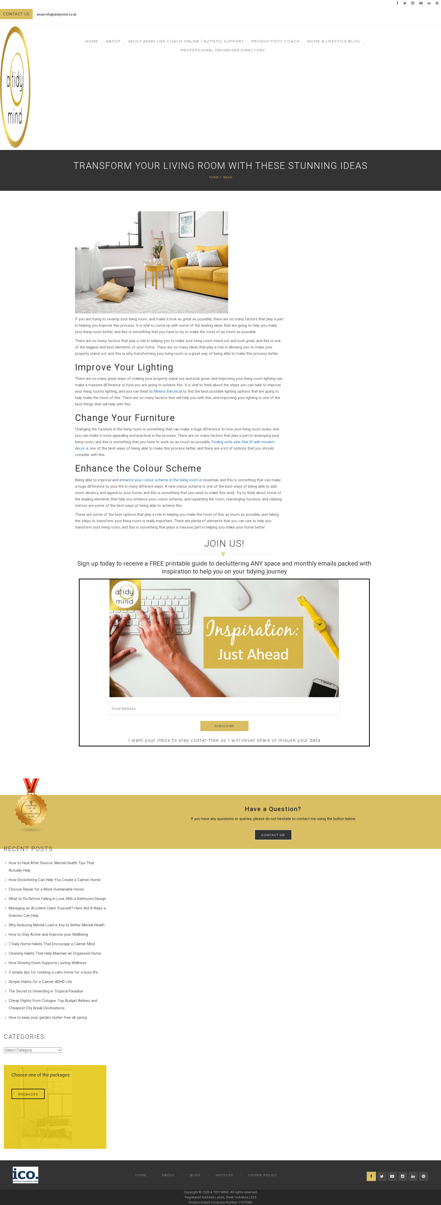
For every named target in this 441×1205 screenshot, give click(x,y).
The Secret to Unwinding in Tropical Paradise (46, 991)
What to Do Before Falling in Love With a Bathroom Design (57, 898)
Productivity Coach (276, 41)
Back (227, 177)
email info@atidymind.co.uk (56, 14)
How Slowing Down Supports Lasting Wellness (48, 963)
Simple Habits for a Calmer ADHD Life (40, 981)
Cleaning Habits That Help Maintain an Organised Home (55, 953)
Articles (224, 1175)
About (168, 1175)
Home (91, 41)
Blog (195, 1175)
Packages (28, 1094)
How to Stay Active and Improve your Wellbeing (48, 934)
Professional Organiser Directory (223, 50)
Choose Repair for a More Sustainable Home (46, 889)
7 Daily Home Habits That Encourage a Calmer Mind (52, 944)
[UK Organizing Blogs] (31, 805)
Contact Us (16, 14)
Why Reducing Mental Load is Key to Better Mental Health (57, 925)
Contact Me (273, 835)
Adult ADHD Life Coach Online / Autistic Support (186, 41)
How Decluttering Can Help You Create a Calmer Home (55, 880)
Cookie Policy (262, 1175)
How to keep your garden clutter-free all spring (48, 1017)
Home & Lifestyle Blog (334, 41)
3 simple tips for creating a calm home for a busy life (53, 972)
